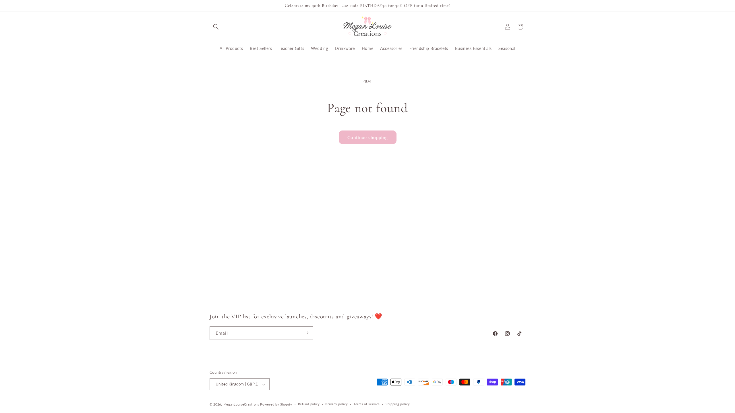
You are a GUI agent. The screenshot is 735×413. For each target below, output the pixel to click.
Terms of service (366, 404)
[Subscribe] (306, 333)
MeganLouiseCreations (241, 404)
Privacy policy (336, 404)
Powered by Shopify (276, 404)
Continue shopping (367, 137)
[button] (216, 26)
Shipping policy (398, 404)
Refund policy (309, 404)
